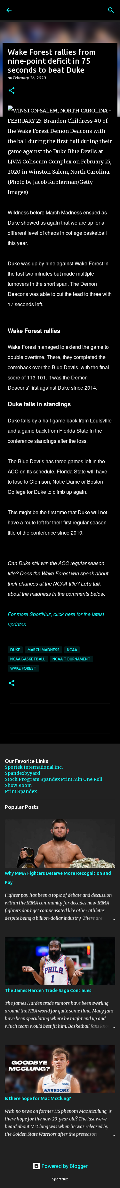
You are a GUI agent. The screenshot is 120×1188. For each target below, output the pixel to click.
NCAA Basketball (27, 659)
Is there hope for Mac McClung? (38, 1098)
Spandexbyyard (22, 773)
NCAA (72, 650)
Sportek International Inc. (34, 767)
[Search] (111, 10)
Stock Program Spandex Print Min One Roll (53, 779)
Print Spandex (21, 791)
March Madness (44, 650)
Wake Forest (23, 668)
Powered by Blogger (64, 1166)
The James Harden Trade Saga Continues (48, 990)
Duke (15, 650)
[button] (11, 91)
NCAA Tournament (71, 659)
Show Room (18, 785)
